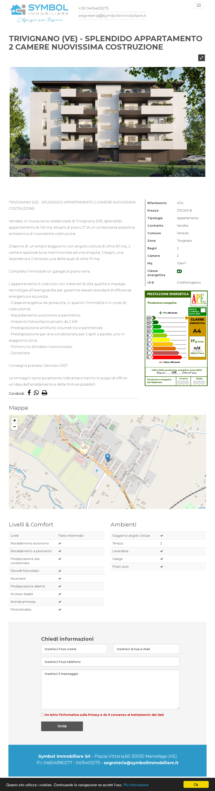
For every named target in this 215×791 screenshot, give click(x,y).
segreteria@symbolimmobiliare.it (141, 762)
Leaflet (201, 507)
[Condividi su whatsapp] (36, 394)
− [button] (14, 426)
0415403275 (88, 762)
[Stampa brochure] (44, 394)
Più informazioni (136, 784)
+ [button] (14, 420)
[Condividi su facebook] (29, 394)
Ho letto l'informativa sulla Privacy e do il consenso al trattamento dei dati (104, 715)
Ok (196, 784)
